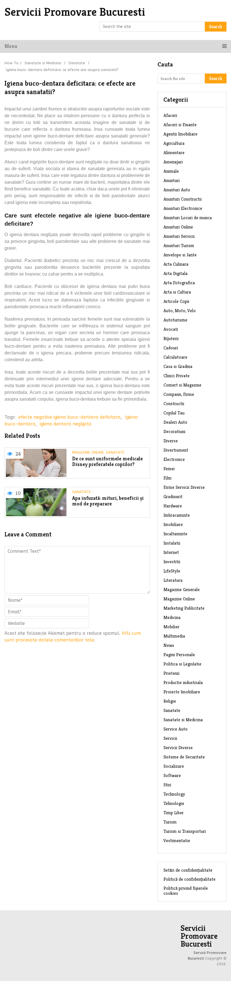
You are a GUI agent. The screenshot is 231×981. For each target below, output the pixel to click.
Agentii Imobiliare (180, 134)
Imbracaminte (176, 515)
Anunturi (171, 180)
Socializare (173, 766)
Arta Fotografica (179, 283)
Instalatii (171, 543)
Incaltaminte (175, 534)
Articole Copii (176, 301)
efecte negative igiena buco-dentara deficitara (69, 417)
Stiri (167, 785)
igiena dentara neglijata (66, 424)
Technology (174, 794)
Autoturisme (175, 320)
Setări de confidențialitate (187, 870)
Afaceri (170, 115)
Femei (169, 469)
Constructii (173, 404)
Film (167, 478)
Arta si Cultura (177, 292)
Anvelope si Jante (180, 255)
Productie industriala (183, 682)
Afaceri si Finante (180, 125)
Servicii (170, 738)
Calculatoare (175, 357)
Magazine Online (88, 452)
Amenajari (173, 162)
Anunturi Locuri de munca (187, 218)
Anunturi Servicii (179, 236)
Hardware (172, 506)
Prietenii (171, 673)
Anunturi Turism (178, 245)
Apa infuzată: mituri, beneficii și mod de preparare (108, 501)
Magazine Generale (181, 589)
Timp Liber (173, 813)
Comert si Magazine (182, 385)
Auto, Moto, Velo (179, 311)
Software (172, 775)
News (168, 645)
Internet (171, 552)
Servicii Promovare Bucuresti (75, 11)
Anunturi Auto (176, 190)
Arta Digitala (175, 273)
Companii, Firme (178, 394)
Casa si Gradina (177, 366)
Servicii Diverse (178, 748)
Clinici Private (176, 376)
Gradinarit (173, 497)
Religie (169, 701)
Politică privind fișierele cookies (185, 890)
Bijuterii (171, 338)
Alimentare (174, 153)
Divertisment (175, 450)
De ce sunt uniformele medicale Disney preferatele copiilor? (107, 461)
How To (12, 63)
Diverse (170, 441)
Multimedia (174, 636)
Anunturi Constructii (182, 199)
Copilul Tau (174, 413)
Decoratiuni (174, 431)
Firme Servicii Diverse (184, 487)
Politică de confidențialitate (189, 879)
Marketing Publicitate (184, 608)
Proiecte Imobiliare (181, 692)
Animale (171, 171)
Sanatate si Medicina (43, 63)
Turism (170, 822)
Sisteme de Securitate (184, 757)
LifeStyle (171, 571)
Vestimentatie (176, 841)
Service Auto (175, 729)
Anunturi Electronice (182, 208)
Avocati (170, 329)
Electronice (174, 459)
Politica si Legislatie (182, 664)
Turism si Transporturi (184, 831)
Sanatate (76, 63)
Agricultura (174, 143)
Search (215, 27)
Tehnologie (173, 803)
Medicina (172, 617)
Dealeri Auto (175, 422)
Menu (11, 46)
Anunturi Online (178, 227)
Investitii (171, 562)
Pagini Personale (179, 655)
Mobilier (171, 627)
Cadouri (170, 348)
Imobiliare (173, 524)
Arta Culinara (175, 264)
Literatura (173, 580)
